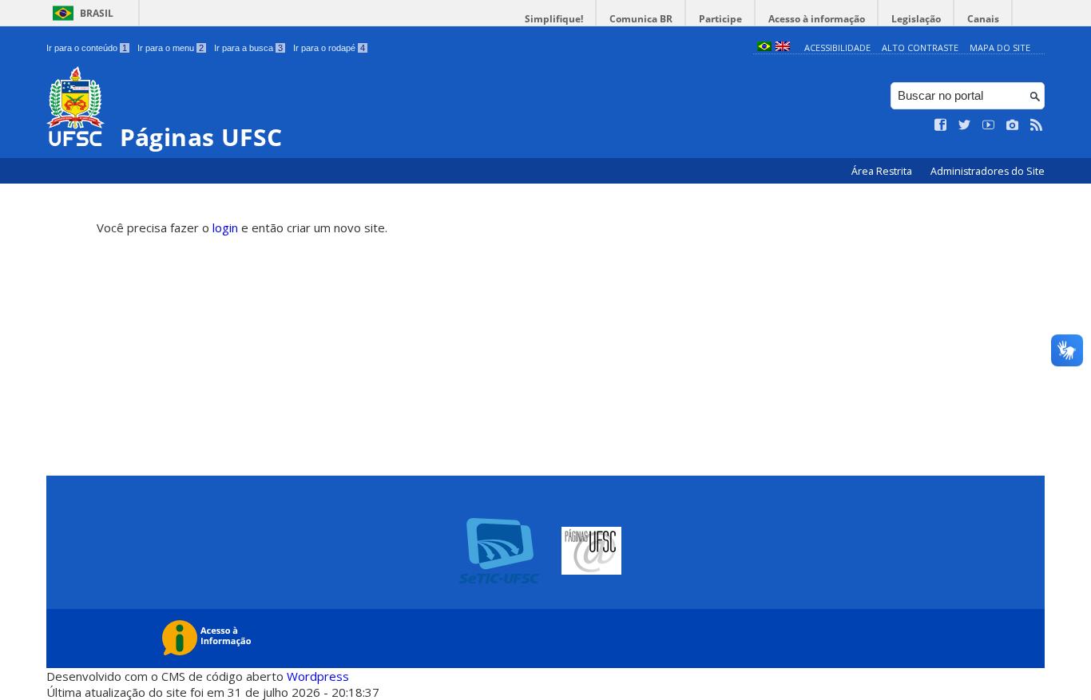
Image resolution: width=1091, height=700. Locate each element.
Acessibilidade (837, 47)
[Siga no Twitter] (964, 125)
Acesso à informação (816, 19)
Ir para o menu (170, 48)
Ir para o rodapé (329, 48)
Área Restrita (882, 171)
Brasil (96, 13)
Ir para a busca (248, 48)
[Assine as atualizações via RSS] (1036, 125)
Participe (720, 19)
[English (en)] (783, 47)
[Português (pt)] (764, 47)
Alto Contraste (920, 47)
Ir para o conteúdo (86, 48)
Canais (983, 19)
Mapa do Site (1000, 47)
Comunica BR (640, 19)
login (225, 227)
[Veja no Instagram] (1012, 125)
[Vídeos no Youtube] (988, 125)
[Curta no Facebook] (940, 125)
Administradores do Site (987, 171)
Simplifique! (554, 19)
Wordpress (318, 676)
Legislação (916, 19)
